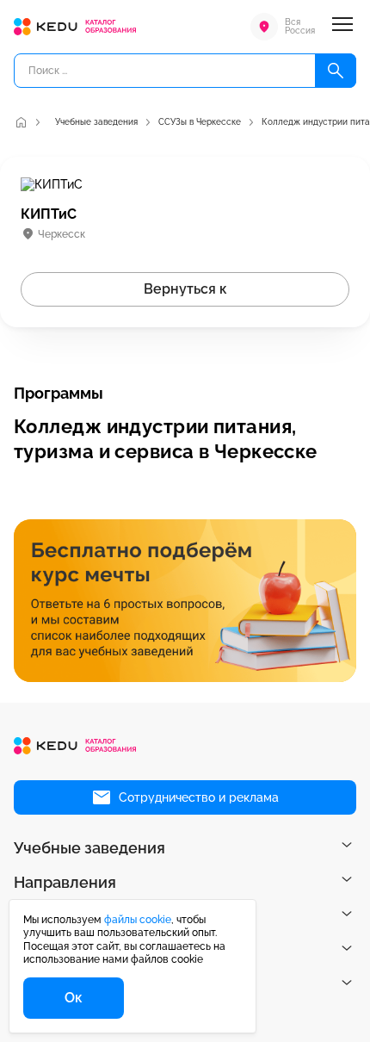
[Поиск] (335, 70)
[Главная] (21, 122)
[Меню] (342, 26)
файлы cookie (137, 920)
